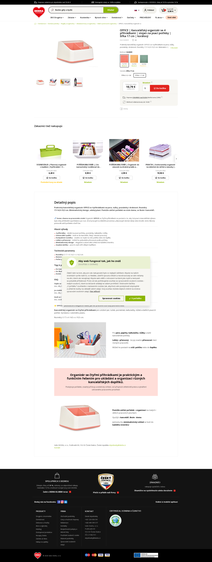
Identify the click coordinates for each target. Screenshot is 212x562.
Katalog (38, 529)
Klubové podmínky (67, 538)
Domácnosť (116, 17)
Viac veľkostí (95, 291)
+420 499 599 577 (91, 523)
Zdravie (71, 17)
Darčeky (130, 17)
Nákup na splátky (42, 542)
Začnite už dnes (41, 539)
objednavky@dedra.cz (117, 445)
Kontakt (57, 448)
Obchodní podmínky (68, 516)
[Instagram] (62, 502)
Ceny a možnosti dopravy (70, 519)
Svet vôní (172, 17)
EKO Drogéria (56, 17)
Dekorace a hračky (42, 523)
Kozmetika (84, 17)
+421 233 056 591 (91, 519)
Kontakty (64, 526)
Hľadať (110, 10)
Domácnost (40, 519)
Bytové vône (100, 17)
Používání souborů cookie (70, 535)
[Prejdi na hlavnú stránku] (39, 12)
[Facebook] (58, 502)
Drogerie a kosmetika (43, 516)
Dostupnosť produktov (44, 532)
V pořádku (136, 298)
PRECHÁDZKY (145, 17)
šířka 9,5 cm (126, 75)
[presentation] (35, 158)
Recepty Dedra (41, 535)
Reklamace (64, 523)
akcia (159, 17)
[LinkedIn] (65, 502)
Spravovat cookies (111, 298)
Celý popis (174, 48)
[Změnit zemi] (135, 10)
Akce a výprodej (41, 526)
